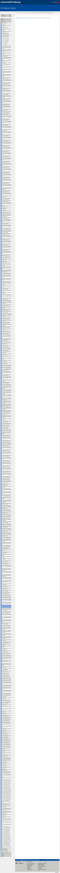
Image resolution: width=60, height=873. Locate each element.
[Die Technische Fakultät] (53, 7)
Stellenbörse (29, 866)
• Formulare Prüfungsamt (42, 869)
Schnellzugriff (3, 16)
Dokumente (29, 12)
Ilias (39, 870)
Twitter (23, 863)
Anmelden (56, 872)
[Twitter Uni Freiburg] (21, 863)
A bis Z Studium (22, 12)
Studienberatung (30, 869)
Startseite (16, 12)
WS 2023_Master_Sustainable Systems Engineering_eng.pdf (27, 18)
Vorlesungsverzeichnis (42, 864)
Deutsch (55, 2)
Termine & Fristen (41, 865)
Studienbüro (29, 868)
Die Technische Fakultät (8, 8)
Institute (28, 867)
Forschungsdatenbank (31, 863)
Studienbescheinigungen (42, 863)
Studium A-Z (40, 868)
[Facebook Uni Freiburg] (16, 863)
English (51, 2)
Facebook (18, 863)
